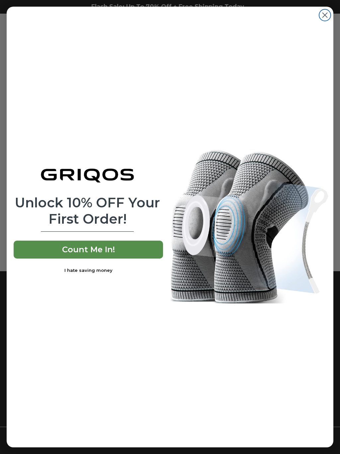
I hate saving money (88, 270)
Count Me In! (88, 249)
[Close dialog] (325, 15)
